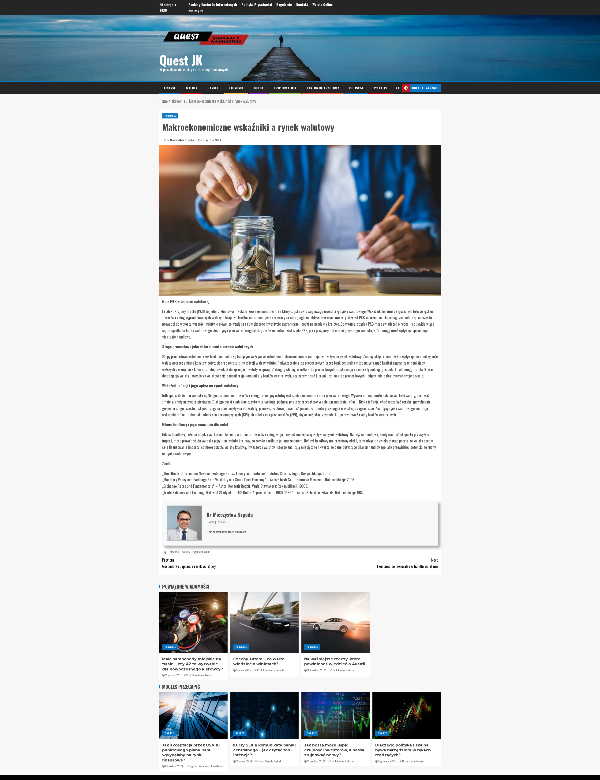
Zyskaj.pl (381, 87)
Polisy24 (356, 87)
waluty (191, 87)
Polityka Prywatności (256, 4)
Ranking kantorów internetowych (212, 4)
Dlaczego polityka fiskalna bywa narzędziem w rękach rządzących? (403, 750)
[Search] (398, 88)
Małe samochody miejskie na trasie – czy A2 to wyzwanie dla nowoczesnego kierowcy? (192, 664)
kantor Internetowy (323, 87)
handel (212, 87)
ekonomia (236, 87)
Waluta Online (322, 4)
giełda (258, 87)
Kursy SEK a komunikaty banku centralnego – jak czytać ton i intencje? (264, 750)
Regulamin (284, 4)
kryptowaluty (285, 87)
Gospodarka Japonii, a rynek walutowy (189, 563)
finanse (170, 87)
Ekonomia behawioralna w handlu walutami (407, 563)
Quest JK (180, 60)
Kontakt (302, 4)
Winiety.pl (195, 10)
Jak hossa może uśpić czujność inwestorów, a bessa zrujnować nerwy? (334, 750)
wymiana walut (201, 551)
